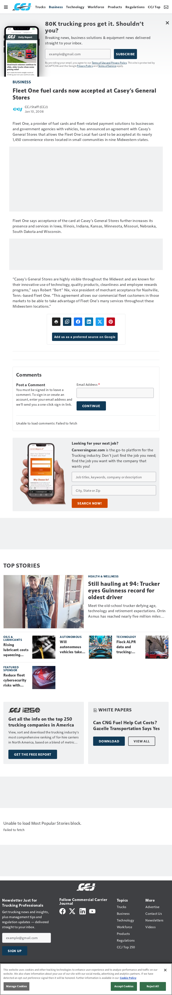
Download (109, 741)
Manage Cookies (16, 986)
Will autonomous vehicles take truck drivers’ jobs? (71, 647)
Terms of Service (107, 65)
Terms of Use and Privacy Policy (109, 62)
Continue (91, 406)
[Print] (56, 321)
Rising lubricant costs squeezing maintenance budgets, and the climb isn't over (16, 650)
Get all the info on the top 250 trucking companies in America (41, 722)
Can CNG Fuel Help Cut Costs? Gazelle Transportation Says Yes (126, 725)
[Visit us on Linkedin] (82, 911)
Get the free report (32, 754)
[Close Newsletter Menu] (167, 22)
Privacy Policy (85, 65)
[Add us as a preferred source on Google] (67, 321)
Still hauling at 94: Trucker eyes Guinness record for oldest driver (124, 590)
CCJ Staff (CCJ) (36, 107)
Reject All (153, 986)
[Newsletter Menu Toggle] (166, 6)
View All (142, 741)
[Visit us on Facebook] (62, 911)
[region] (86, 979)
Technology (126, 637)
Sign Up (15, 951)
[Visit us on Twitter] (72, 911)
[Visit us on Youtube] (92, 911)
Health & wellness (103, 576)
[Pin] (111, 321)
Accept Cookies (124, 986)
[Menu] (5, 6)
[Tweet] (100, 321)
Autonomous (71, 637)
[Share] (78, 321)
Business (22, 81)
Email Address (88, 384)
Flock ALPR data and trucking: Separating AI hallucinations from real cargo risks (128, 647)
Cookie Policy (128, 978)
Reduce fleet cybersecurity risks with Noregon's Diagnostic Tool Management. (15, 680)
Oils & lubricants (12, 638)
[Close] (165, 970)
